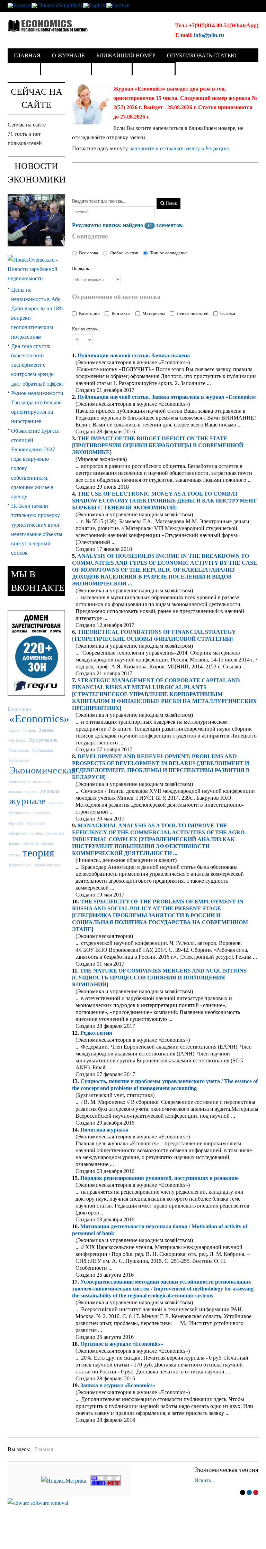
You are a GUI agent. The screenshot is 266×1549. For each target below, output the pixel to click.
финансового (20, 865)
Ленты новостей (193, 313)
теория (38, 852)
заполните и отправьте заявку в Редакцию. (180, 148)
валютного (42, 781)
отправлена (35, 823)
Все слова (88, 252)
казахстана (42, 812)
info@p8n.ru (209, 35)
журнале (27, 800)
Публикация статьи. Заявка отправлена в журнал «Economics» (167, 397)
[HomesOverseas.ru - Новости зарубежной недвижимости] (36, 268)
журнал (31, 791)
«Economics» (39, 718)
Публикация (42, 750)
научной (16, 823)
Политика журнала (104, 1130)
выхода (15, 791)
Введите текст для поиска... (98, 201)
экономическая (47, 865)
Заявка (46, 730)
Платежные (19, 750)
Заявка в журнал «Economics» (117, 1385)
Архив (14, 730)
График (29, 730)
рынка (14, 843)
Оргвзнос (17, 740)
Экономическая (42, 770)
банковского (19, 781)
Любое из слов (124, 252)
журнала (49, 791)
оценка (37, 833)
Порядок (80, 268)
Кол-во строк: (85, 328)
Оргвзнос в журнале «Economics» (121, 1344)
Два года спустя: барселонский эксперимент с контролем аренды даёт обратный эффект (37, 365)
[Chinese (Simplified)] (57, 5)
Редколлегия (96, 1033)
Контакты (121, 313)
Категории (89, 313)
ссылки (47, 843)
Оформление (42, 740)
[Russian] (19, 5)
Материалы (153, 313)
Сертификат (19, 760)
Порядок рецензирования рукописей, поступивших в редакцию (159, 1178)
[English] (94, 5)
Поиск (171, 203)
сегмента (30, 843)
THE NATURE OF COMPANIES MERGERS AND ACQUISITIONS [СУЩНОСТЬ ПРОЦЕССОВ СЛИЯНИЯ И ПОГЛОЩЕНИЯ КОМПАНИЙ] (159, 977)
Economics (20, 709)
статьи (14, 855)
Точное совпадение (169, 252)
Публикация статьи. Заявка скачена (134, 355)
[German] (118, 5)
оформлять (18, 833)
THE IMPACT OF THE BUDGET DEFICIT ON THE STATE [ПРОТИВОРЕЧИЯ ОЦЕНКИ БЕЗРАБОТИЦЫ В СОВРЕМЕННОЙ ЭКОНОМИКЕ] (157, 445)
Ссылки (227, 313)
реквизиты (55, 833)
